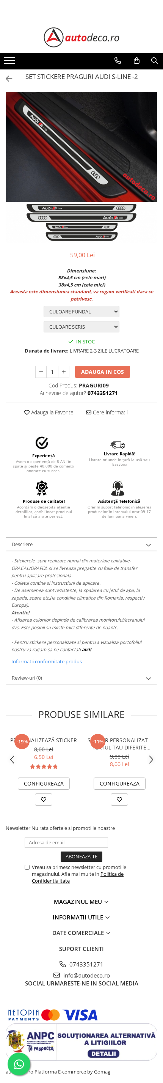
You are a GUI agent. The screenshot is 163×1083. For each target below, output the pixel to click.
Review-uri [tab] (27, 677)
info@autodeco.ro (86, 975)
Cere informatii (109, 412)
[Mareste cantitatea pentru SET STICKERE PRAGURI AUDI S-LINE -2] (63, 372)
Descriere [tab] (22, 544)
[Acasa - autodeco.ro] (81, 37)
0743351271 (85, 964)
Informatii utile (79, 917)
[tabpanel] (81, 167)
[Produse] (10, 62)
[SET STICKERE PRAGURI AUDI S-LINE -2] (81, 167)
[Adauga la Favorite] (43, 799)
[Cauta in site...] (154, 60)
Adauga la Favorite (52, 412)
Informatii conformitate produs (46, 661)
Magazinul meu (78, 901)
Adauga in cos (102, 371)
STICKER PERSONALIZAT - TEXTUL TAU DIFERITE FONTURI (119, 744)
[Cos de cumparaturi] (137, 60)
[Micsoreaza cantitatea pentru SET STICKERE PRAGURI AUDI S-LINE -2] (41, 372)
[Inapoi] (5, 79)
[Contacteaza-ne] (117, 60)
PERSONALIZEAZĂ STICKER (43, 740)
